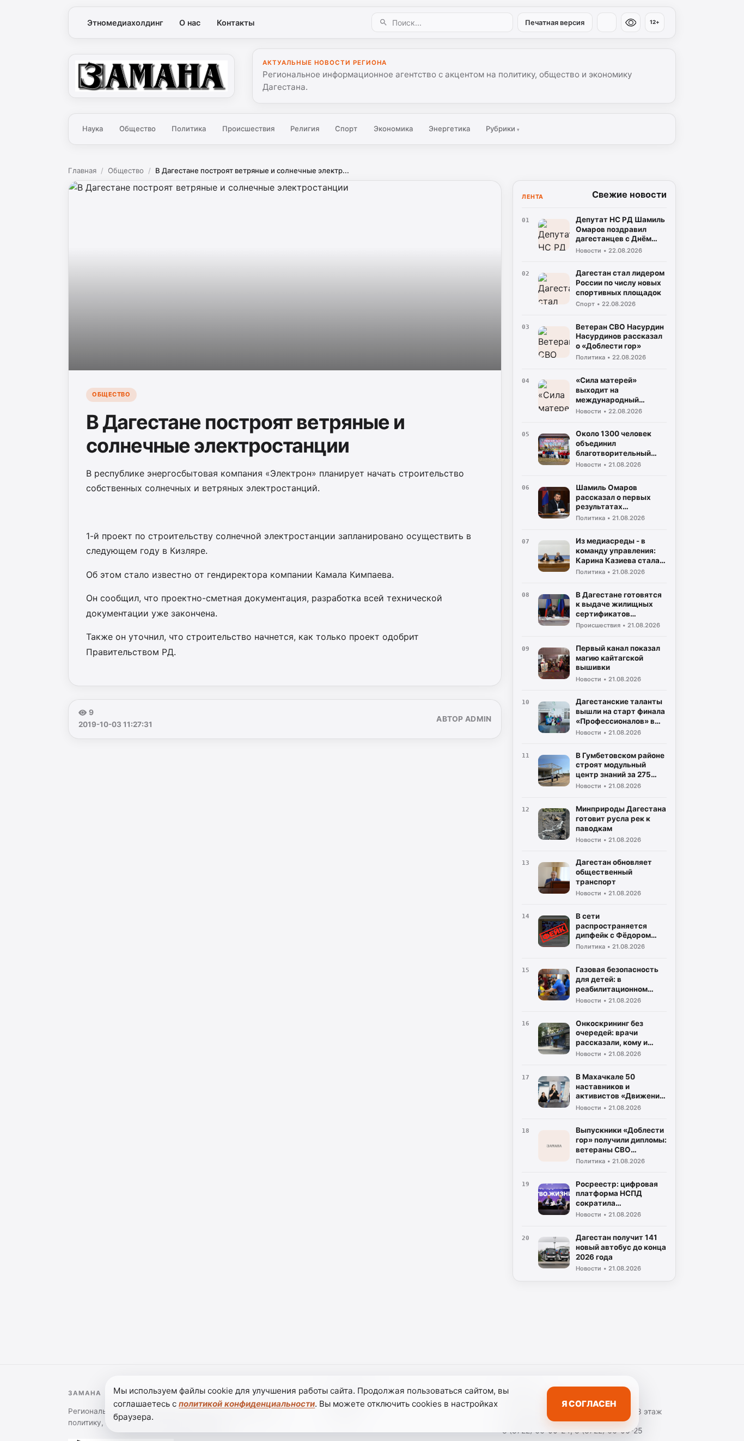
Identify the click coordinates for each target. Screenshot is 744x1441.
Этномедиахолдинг (125, 22)
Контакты (235, 22)
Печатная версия (554, 23)
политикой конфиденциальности (247, 1404)
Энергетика (449, 128)
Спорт (346, 128)
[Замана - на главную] (151, 75)
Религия (304, 128)
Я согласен (589, 1404)
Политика (189, 128)
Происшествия (248, 128)
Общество (137, 128)
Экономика (393, 128)
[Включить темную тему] (607, 22)
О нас (189, 22)
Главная (82, 170)
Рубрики (503, 128)
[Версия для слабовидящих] (631, 22)
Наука (92, 128)
